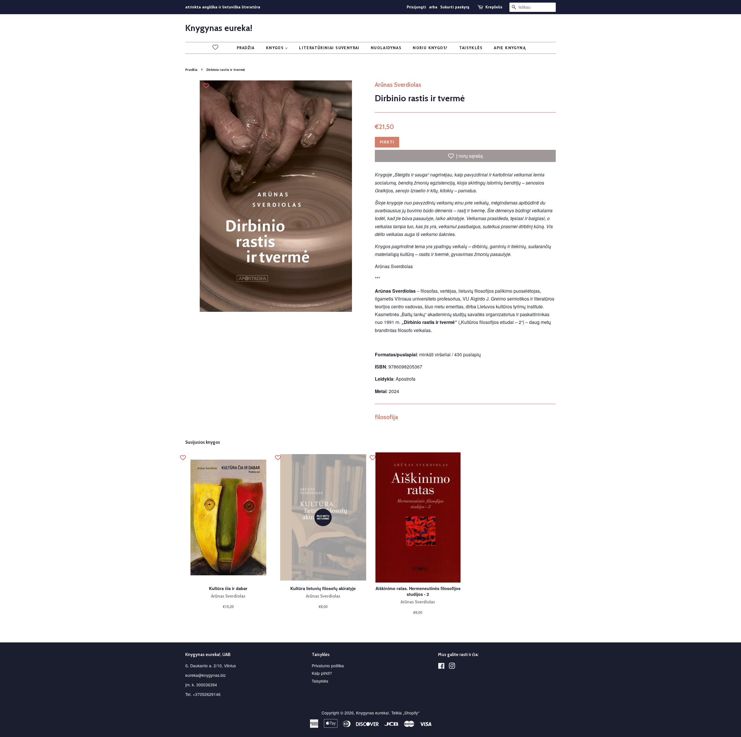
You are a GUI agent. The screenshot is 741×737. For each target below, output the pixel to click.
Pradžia (191, 69)
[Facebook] (441, 667)
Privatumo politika (328, 665)
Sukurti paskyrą (454, 7)
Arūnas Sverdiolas (398, 84)
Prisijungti (416, 7)
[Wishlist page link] (215, 47)
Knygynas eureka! (218, 28)
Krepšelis (493, 7)
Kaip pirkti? (322, 673)
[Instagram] (452, 667)
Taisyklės (320, 681)
